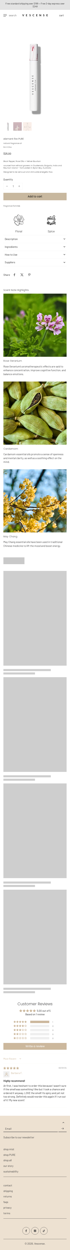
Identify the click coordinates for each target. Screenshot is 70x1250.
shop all (7, 1160)
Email (8, 1128)
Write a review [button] (35, 1046)
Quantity (8, 179)
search (12, 15)
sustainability (10, 1171)
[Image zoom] (35, 73)
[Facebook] (26, 1231)
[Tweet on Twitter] (22, 275)
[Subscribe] (62, 1128)
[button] (35, 196)
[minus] (7, 186)
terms (6, 1213)
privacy (7, 1207)
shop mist (8, 1149)
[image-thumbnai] (7, 126)
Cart (61, 15)
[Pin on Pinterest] (29, 275)
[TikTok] (44, 1231)
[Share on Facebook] (14, 275)
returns (7, 1196)
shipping (8, 1190)
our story (8, 1165)
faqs (5, 1201)
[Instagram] (35, 1231)
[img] (11, 1068)
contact (7, 1185)
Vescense (39, 1243)
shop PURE (9, 1154)
